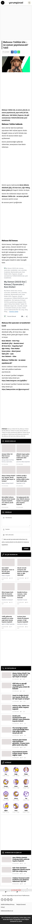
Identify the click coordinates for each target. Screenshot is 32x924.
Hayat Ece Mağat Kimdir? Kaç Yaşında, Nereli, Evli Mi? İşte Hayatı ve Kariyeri (21, 697)
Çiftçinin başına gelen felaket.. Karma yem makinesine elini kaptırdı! (23, 456)
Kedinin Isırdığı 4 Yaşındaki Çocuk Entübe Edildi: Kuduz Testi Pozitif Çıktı (22, 478)
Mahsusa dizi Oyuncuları (10, 436)
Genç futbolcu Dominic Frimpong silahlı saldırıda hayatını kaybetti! (20, 859)
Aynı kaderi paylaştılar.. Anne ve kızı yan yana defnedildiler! (8, 570)
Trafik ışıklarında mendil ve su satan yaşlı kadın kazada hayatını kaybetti (7, 619)
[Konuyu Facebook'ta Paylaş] (12, 52)
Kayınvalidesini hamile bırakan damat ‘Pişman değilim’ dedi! (20, 753)
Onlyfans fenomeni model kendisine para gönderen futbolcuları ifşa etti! (20, 879)
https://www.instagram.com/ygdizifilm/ (14, 380)
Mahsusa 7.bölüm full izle (13, 429)
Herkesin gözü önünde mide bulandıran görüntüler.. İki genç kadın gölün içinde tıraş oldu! (21, 742)
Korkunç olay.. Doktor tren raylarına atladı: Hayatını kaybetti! (20, 707)
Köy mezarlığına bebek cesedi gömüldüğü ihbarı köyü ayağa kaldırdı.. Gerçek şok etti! (20, 730)
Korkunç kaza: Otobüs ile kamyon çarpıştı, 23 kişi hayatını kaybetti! (23, 619)
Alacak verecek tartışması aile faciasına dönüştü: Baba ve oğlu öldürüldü (23, 571)
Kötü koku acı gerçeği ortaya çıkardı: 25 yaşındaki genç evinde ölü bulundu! (21, 686)
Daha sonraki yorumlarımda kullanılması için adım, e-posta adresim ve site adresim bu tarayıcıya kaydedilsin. (15, 542)
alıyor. (6, 337)
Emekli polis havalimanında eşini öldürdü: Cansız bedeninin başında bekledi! (21, 718)
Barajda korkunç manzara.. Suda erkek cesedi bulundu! (22, 594)
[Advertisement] (16, 22)
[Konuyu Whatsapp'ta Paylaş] (18, 52)
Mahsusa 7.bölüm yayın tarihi (10, 434)
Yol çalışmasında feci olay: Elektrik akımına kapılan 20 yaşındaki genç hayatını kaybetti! (23, 500)
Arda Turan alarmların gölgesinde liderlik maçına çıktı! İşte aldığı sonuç (21, 869)
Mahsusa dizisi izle (20, 436)
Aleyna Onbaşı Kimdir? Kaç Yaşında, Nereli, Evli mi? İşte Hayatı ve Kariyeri (8, 478)
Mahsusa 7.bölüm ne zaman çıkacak (14, 430)
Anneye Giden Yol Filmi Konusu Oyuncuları (7, 456)
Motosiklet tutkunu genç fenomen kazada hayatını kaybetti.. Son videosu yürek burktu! (8, 500)
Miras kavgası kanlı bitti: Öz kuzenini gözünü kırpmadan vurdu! (7, 594)
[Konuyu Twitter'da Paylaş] (15, 52)
